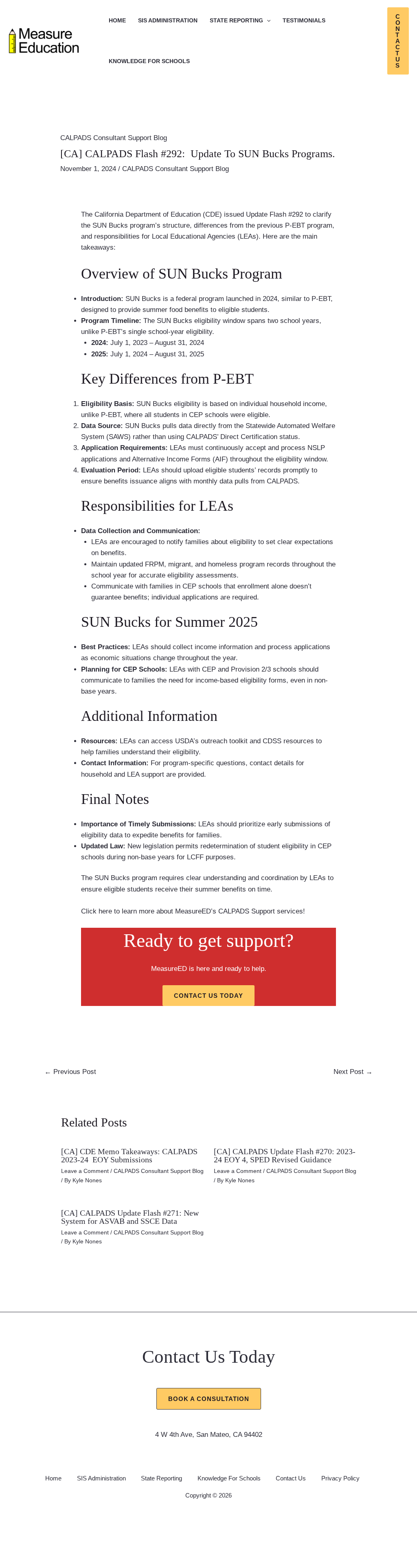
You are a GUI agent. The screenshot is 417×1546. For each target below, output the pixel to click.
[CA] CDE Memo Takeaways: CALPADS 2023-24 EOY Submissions (129, 1155)
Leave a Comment (85, 1171)
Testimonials (304, 20)
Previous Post (70, 1072)
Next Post (353, 1072)
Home (117, 20)
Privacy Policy (340, 1478)
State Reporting (236, 20)
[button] (266, 20)
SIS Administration (168, 20)
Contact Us (291, 1478)
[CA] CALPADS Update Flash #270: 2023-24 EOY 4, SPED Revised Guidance (285, 1155)
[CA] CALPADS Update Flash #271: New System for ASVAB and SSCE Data (130, 1216)
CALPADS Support (246, 911)
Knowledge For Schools (149, 61)
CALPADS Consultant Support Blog (113, 138)
